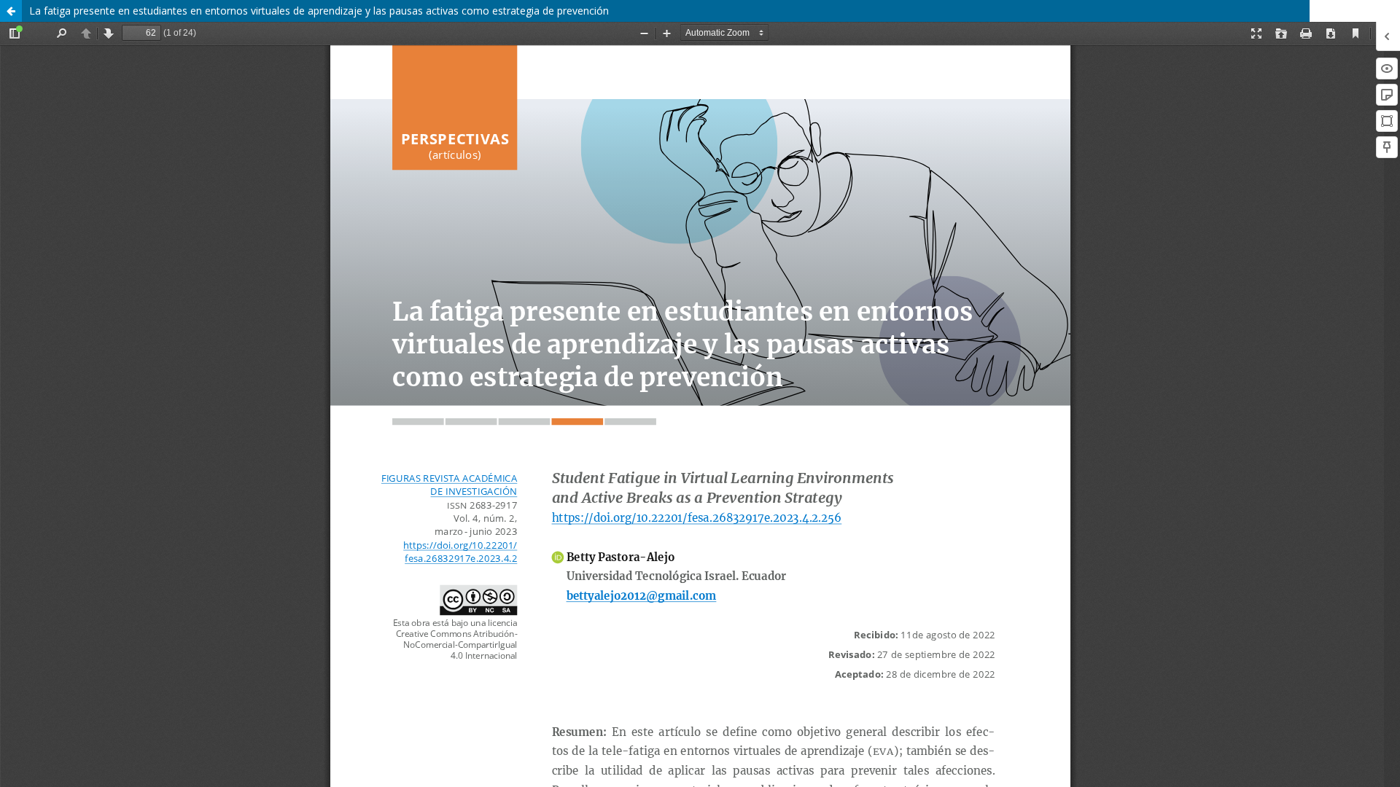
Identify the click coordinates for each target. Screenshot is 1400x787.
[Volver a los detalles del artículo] (11, 11)
